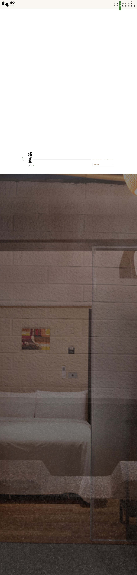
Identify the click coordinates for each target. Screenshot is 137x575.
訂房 (134, 5)
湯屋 (123, 5)
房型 (120, 5)
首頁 (114, 5)
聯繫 (131, 5)
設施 (125, 5)
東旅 (117, 5)
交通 (128, 5)
